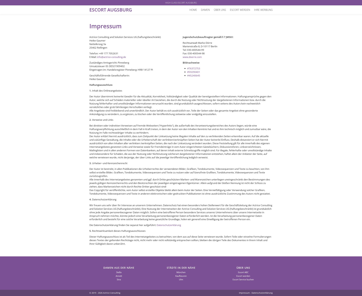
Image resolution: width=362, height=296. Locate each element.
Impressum (244, 292)
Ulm (181, 279)
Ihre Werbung (263, 9)
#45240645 (193, 75)
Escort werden (240, 9)
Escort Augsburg (110, 10)
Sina (119, 279)
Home (193, 9)
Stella (118, 272)
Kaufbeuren (181, 276)
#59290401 (193, 72)
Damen (205, 9)
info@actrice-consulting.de (111, 57)
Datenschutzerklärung (169, 225)
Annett (119, 276)
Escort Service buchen (243, 279)
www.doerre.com (192, 57)
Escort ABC (243, 272)
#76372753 (193, 68)
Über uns (220, 9)
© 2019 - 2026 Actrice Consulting (104, 292)
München (181, 272)
